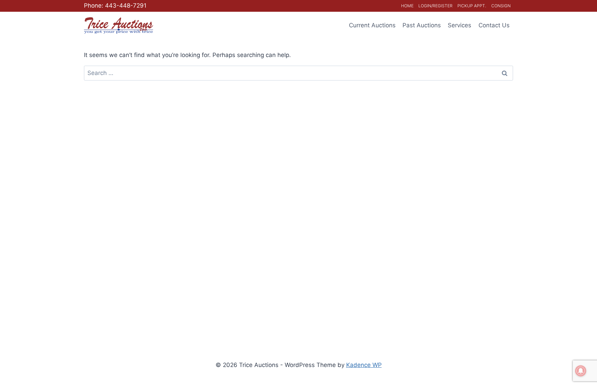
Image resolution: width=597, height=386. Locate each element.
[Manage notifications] (580, 370)
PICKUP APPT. (471, 5)
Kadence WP (364, 364)
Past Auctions (421, 25)
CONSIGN (501, 5)
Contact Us (494, 25)
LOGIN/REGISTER (435, 5)
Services (459, 25)
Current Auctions (372, 25)
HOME (407, 5)
